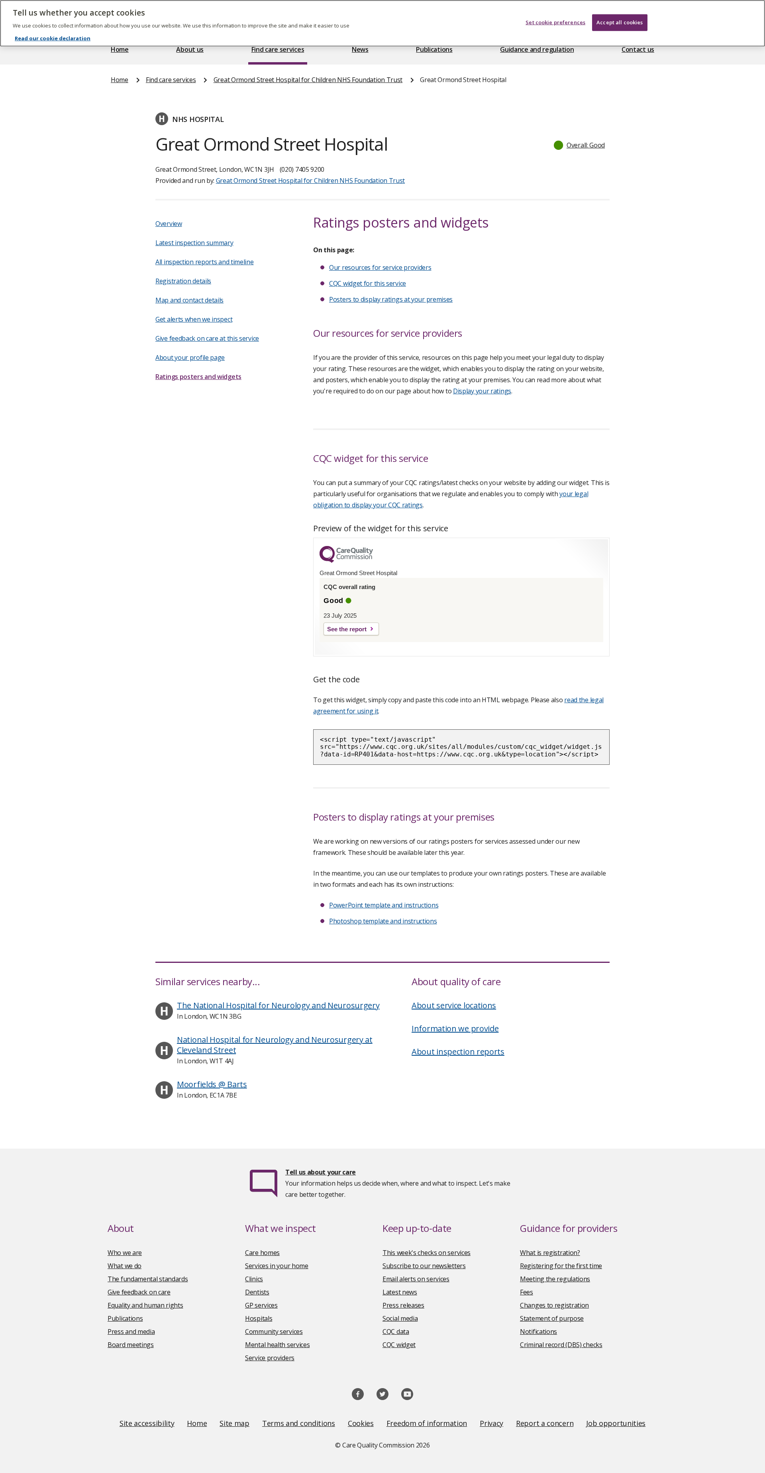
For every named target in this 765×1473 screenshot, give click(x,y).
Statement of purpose (552, 1318)
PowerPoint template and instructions (383, 905)
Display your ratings (482, 391)
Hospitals (258, 1318)
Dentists (257, 1292)
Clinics (254, 1279)
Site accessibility (147, 1423)
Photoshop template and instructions (383, 921)
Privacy (491, 1423)
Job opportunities (615, 1423)
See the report (347, 629)
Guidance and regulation (537, 49)
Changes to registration (554, 1305)
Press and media (131, 1331)
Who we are (125, 1252)
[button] (580, 145)
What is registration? (550, 1252)
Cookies (361, 1423)
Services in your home (276, 1265)
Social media (400, 1318)
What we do (124, 1265)
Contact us (638, 49)
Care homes (262, 1252)
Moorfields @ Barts (212, 1084)
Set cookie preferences (555, 22)
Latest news (399, 1292)
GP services (261, 1305)
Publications (434, 49)
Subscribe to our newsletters (424, 1265)
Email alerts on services (415, 1279)
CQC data (395, 1331)
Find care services (277, 49)
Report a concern (544, 1423)
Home (120, 49)
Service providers (269, 1357)
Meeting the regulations (555, 1279)
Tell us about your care (320, 1172)
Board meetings (131, 1344)
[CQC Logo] (346, 561)
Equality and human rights (145, 1305)
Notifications (538, 1331)
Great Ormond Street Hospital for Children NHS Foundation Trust (308, 79)
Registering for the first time (561, 1265)
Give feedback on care (139, 1292)
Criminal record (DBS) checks (561, 1344)
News (360, 49)
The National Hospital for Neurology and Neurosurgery (278, 1005)
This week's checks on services (426, 1252)
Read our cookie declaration (52, 38)
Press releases (403, 1305)
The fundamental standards (148, 1279)
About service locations (454, 1005)
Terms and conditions (298, 1423)
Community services (274, 1331)
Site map (234, 1423)
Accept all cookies (619, 22)
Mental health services (277, 1344)
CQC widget (399, 1344)
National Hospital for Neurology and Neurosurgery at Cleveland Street (275, 1044)
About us (190, 49)
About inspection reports (458, 1051)
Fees (526, 1292)
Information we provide (455, 1028)
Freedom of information (426, 1423)
